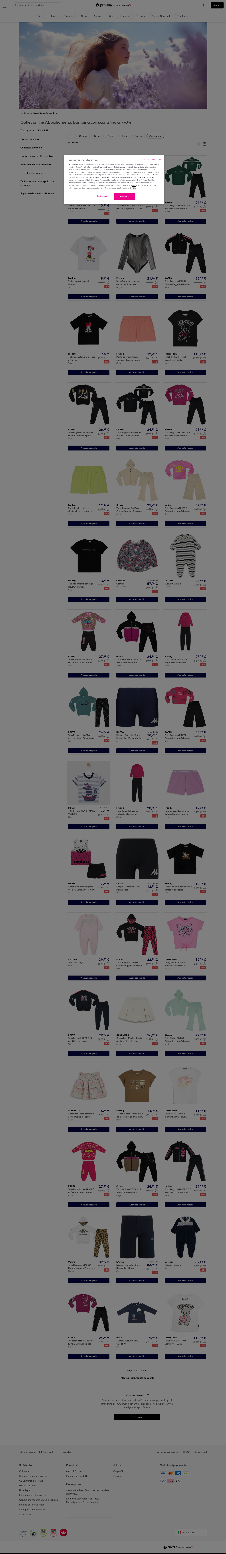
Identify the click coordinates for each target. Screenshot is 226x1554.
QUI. (134, 188)
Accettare (124, 196)
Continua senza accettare (152, 159)
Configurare (102, 196)
